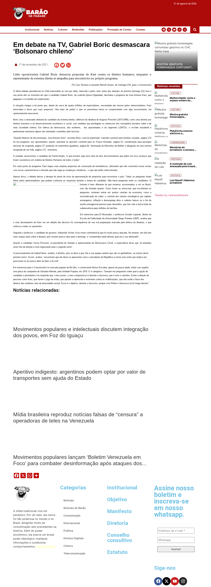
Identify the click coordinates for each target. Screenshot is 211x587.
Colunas (62, 29)
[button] (195, 29)
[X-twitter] (169, 29)
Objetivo (117, 499)
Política (68, 530)
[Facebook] (164, 29)
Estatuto (117, 552)
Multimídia (78, 29)
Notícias (48, 29)
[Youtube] (174, 29)
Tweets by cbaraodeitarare (171, 195)
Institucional (32, 29)
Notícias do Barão (74, 508)
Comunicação (71, 515)
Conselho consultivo (119, 537)
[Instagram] (179, 29)
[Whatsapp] (185, 29)
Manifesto (119, 511)
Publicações (96, 29)
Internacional (71, 523)
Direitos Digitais (73, 538)
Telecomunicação (74, 553)
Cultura (68, 545)
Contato (140, 29)
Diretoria (117, 523)
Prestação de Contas (119, 29)
